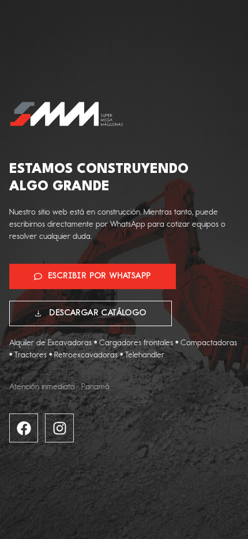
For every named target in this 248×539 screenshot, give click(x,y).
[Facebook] (23, 428)
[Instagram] (59, 428)
